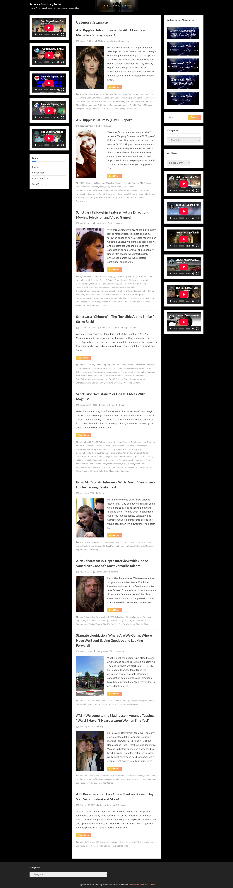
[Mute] (58, 34)
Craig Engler (116, 453)
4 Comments (121, 805)
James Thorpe (120, 372)
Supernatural (111, 298)
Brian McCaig (85, 542)
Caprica (124, 280)
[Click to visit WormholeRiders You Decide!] (183, 38)
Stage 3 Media (82, 471)
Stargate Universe (113, 383)
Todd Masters (134, 383)
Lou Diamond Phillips (100, 546)
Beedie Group (114, 280)
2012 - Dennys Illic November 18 (94, 183)
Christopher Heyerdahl (139, 280)
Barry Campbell (83, 449)
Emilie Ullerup (112, 284)
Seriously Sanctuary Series (45, 4)
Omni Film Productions (86, 291)
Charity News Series (134, 775)
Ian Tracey (94, 372)
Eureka (83, 700)
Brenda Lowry (109, 449)
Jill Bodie (105, 98)
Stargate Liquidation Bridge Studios (91, 704)
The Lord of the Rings (143, 298)
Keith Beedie (81, 375)
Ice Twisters (145, 617)
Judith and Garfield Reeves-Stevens (110, 287)
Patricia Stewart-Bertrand (111, 327)
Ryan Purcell (81, 467)
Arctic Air (148, 276)
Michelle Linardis (105, 41)
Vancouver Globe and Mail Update (91, 305)
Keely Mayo (150, 98)
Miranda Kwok (100, 464)
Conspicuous (134, 542)
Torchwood (142, 197)
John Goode (115, 98)
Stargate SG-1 (107, 109)
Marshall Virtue (131, 460)
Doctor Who (115, 186)
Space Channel (102, 294)
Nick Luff (111, 101)
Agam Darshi (85, 276)
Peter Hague (121, 101)
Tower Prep (93, 549)
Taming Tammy (95, 624)
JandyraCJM (105, 805)
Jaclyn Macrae (106, 372)
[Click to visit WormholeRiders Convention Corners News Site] (183, 54)
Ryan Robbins (82, 379)
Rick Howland (128, 464)
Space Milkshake (145, 105)
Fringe (136, 617)
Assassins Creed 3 (99, 280)
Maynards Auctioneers (96, 700)
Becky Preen (138, 94)
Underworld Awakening (140, 302)
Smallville (90, 294)
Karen (101, 493)
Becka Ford (127, 94)
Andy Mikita (138, 276)
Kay (101, 726)
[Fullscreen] (62, 34)
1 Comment (133, 327)
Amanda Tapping (101, 94)
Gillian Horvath (125, 284)
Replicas (137, 291)
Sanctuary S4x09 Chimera (111, 379)
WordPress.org (39, 184)
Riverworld (93, 620)
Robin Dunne (103, 105)
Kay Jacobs (138, 98)
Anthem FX (150, 364)
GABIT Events (128, 186)
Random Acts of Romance (139, 101)
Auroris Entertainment (137, 446)
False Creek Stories (123, 617)
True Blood (95, 302)
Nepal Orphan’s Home (96, 101)
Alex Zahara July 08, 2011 (102, 617)
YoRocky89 (106, 126)
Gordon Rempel (96, 456)
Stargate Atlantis (92, 109)
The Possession (83, 302)
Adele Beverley (86, 94)
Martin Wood (132, 287)
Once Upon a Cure (105, 291)
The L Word (128, 298)
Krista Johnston (95, 375)
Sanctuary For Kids (128, 105)
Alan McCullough (87, 364)
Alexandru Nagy (115, 442)
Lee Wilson (119, 460)
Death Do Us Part (98, 284)
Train (126, 846)
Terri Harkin (119, 109)
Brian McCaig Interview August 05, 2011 (110, 542)
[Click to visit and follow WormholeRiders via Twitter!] (183, 104)
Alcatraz (95, 276)
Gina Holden (146, 542)
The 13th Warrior (110, 624)
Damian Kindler (82, 284)
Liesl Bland (80, 101)
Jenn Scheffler (93, 98)
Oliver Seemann (114, 464)
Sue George (107, 783)
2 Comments (118, 651)
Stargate (80, 109)
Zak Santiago (123, 471)
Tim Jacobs (130, 109)
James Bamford (83, 546)
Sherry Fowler (102, 651)
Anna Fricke (111, 446)
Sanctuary (114, 105)
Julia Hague (127, 98)
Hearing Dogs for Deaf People (89, 190)
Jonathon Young (135, 372)
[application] (49, 27)
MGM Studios (113, 700)
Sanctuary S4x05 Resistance (124, 467)
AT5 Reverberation (104, 775)
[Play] (35, 34)
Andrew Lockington (136, 364)
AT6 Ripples (115, 94)
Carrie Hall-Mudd (83, 368)
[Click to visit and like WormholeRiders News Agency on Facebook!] (183, 87)
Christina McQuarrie (100, 453)
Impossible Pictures (84, 287)
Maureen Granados (123, 375)
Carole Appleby (134, 449)
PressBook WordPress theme (142, 884)
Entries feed (38, 172)
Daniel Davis (132, 368)
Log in (35, 167)
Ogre (85, 620)
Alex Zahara (85, 617)
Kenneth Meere (105, 194)
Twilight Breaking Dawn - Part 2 (115, 302)
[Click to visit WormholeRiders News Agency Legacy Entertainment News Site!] (183, 71)
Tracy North (81, 201)
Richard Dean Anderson (86, 105)
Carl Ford (149, 94)
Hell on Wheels (139, 284)
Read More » (115, 87)
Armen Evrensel (83, 280)
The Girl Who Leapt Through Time (133, 624)
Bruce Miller (121, 449)
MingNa (113, 546)
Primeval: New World (123, 291)
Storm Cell (145, 620)
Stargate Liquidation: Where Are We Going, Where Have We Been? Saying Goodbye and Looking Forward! (114, 640)
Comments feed (40, 178)
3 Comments (123, 41)
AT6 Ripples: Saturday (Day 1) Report (104, 120)
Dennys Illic (81, 98)
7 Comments (116, 223)
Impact (79, 620)
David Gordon (143, 453)
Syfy (120, 298)
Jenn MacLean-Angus (128, 456)
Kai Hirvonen (148, 372)
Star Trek (130, 294)
